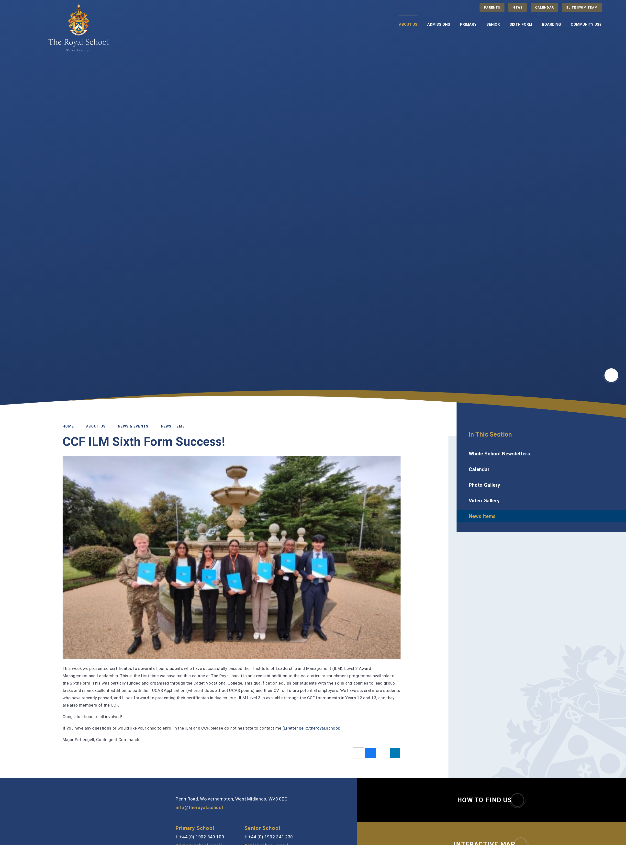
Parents (492, 7)
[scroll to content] (611, 375)
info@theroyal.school (199, 807)
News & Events (133, 426)
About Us (96, 426)
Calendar (544, 7)
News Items (173, 426)
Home (68, 426)
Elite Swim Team (582, 7)
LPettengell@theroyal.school (311, 728)
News (518, 7)
